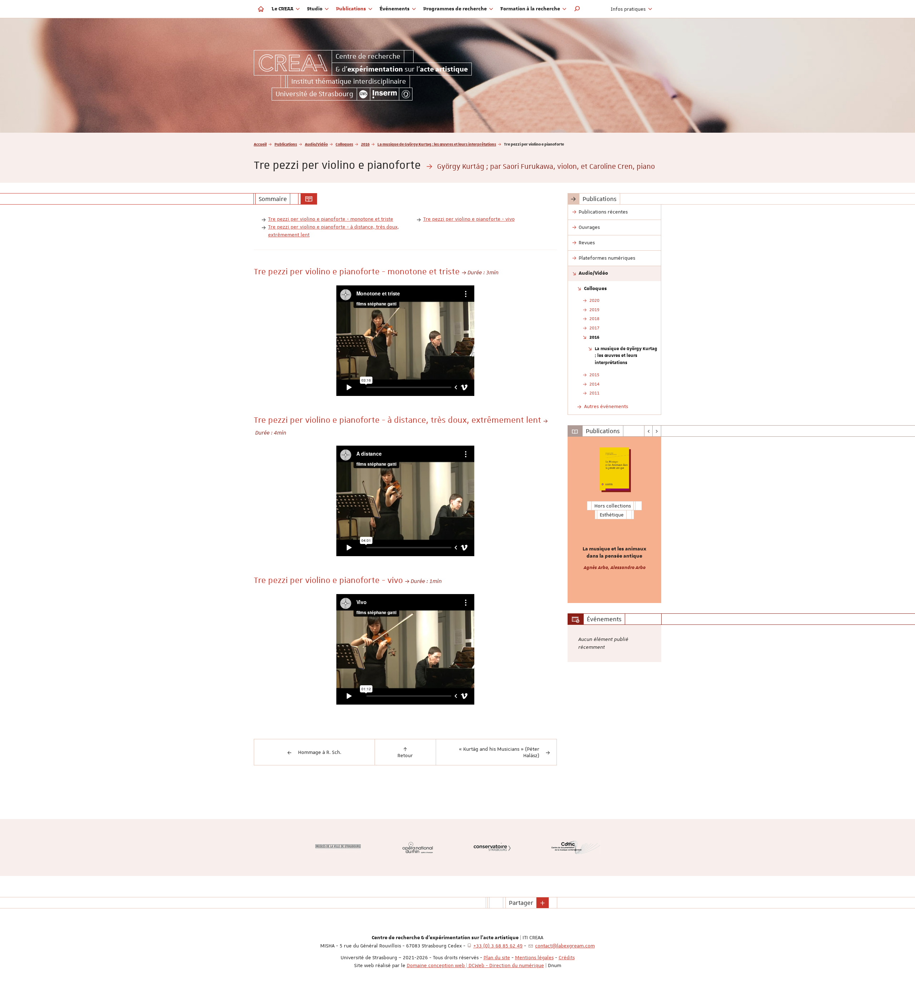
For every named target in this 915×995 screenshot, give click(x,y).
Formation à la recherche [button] (530, 9)
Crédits (567, 957)
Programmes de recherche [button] (455, 9)
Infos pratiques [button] (629, 9)
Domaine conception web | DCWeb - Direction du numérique (475, 965)
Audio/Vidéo (316, 144)
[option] (615, 520)
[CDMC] (576, 847)
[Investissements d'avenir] (405, 94)
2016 (365, 144)
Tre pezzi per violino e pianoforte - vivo (469, 219)
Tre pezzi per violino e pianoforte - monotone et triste (330, 219)
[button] (577, 9)
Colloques (344, 144)
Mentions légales (534, 957)
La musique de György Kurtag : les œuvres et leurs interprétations (436, 144)
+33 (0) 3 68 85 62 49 (498, 945)
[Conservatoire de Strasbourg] (492, 847)
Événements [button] (395, 9)
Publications (285, 144)
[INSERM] (385, 94)
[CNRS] (363, 94)
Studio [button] (315, 9)
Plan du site (497, 957)
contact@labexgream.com (565, 945)
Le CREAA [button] (283, 9)
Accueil (260, 144)
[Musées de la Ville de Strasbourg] (338, 847)
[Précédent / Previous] (648, 431)
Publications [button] (351, 9)
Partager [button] (521, 903)
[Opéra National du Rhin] (417, 847)
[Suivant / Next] (656, 431)
